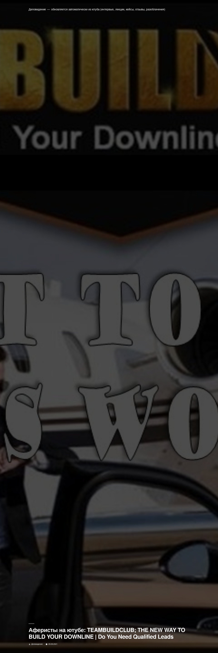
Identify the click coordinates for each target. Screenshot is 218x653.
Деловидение (37, 9)
